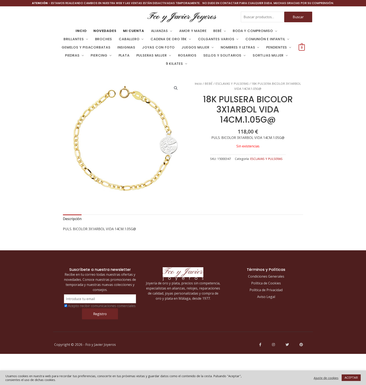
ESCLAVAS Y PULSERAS (232, 83)
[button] (176, 88)
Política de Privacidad (266, 290)
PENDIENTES (276, 47)
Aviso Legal (266, 296)
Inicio (198, 83)
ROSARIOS (187, 55)
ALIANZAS (159, 30)
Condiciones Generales (266, 276)
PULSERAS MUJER (151, 55)
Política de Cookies (266, 283)
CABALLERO (129, 39)
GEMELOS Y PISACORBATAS (86, 47)
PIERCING (99, 55)
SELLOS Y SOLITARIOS (222, 55)
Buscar (298, 17)
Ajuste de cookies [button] (326, 378)
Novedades (104, 30)
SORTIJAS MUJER (268, 55)
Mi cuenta (133, 30)
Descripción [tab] (72, 218)
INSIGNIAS (126, 47)
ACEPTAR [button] (351, 377)
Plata (124, 55)
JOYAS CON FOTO (158, 47)
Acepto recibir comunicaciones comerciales (102, 305)
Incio (81, 30)
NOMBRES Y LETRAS (238, 47)
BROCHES (103, 39)
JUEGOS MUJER (195, 47)
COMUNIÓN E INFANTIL (265, 39)
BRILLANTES (74, 39)
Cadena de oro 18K (169, 39)
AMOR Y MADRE (193, 30)
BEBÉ (217, 30)
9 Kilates (174, 63)
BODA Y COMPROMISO (253, 30)
